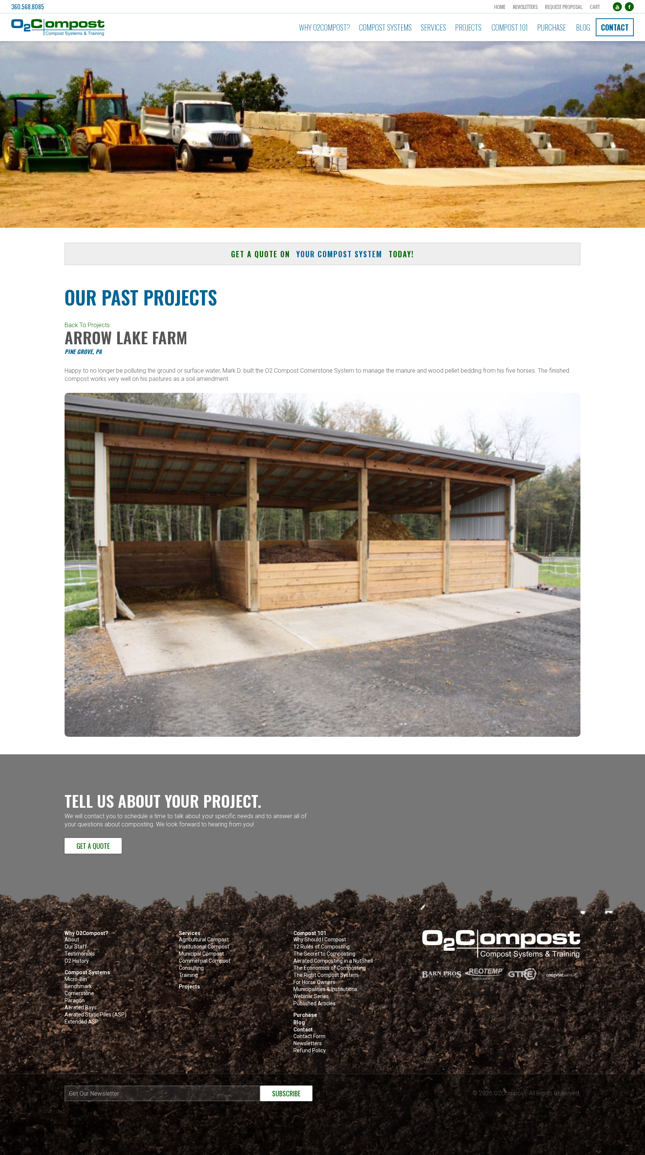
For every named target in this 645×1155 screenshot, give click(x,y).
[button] (106, 27)
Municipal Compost (201, 954)
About (72, 940)
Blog (583, 27)
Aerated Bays (81, 1007)
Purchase (551, 27)
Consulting (191, 968)
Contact (615, 27)
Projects (468, 27)
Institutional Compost (204, 947)
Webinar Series (311, 996)
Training (188, 975)
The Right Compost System (325, 975)
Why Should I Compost (319, 940)
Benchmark (78, 986)
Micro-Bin (76, 979)
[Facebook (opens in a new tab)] (629, 6)
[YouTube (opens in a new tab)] (617, 6)
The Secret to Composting (324, 954)
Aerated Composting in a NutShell (333, 961)
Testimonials (80, 954)
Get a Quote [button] (93, 846)
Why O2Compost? (324, 27)
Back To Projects (87, 325)
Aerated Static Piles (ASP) (96, 1015)
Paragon (75, 1000)
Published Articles (314, 1003)
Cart (595, 6)
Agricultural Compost (204, 940)
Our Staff (76, 947)
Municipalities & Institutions (325, 989)
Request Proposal (563, 6)
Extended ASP (82, 1022)
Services (433, 27)
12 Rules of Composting (321, 947)
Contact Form (309, 1036)
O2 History (77, 961)
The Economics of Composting (329, 968)
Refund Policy (309, 1050)
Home (499, 6)
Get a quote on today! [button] (322, 254)
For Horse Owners (314, 982)
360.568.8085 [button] (27, 6)
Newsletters (525, 6)
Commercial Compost (204, 961)
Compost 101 (510, 27)
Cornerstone (79, 993)
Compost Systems (385, 27)
